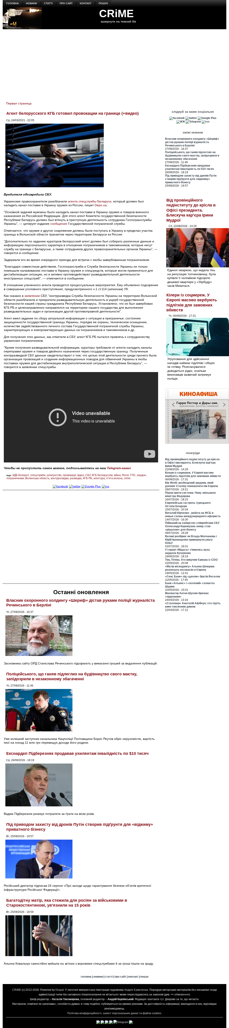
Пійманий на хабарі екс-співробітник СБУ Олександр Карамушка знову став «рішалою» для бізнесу (192, 526)
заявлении (32, 296)
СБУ (88, 475)
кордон (141, 475)
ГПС (133, 475)
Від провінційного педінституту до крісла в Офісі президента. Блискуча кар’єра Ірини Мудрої (191, 210)
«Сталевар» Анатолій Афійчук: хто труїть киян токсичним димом (193, 605)
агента (73, 201)
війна (117, 475)
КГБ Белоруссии (102, 475)
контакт (85, 3)
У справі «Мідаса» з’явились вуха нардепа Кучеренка (187, 551)
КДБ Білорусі (21, 475)
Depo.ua (101, 205)
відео (80, 475)
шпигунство (54, 475)
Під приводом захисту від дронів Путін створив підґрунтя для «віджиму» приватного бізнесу (190, 179)
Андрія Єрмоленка (136, 989)
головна (12, 3)
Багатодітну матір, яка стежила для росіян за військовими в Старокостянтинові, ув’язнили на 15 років (66, 902)
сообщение (58, 223)
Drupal (59, 989)
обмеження (181, 994)
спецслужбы (87, 201)
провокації (69, 475)
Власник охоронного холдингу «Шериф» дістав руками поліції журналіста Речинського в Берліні (192, 142)
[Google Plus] (91, 486)
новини (31, 3)
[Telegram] (193, 121)
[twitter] (75, 486)
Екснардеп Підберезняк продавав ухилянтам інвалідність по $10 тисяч (77, 753)
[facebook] (60, 486)
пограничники (15, 478)
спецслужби (37, 475)
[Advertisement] (114, 62)
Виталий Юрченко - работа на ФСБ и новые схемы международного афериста (193, 514)
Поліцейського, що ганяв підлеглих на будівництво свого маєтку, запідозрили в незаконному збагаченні (71, 676)
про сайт (66, 3)
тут (162, 999)
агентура (99, 478)
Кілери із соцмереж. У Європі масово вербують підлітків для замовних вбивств (193, 474)
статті (48, 3)
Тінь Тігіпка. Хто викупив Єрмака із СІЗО (191, 559)
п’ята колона (114, 478)
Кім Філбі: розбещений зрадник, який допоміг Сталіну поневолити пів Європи (191, 484)
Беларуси (104, 201)
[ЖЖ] (180, 121)
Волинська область (37, 478)
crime (127, 478)
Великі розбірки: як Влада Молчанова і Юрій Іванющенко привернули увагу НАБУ (191, 540)
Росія (125, 475)
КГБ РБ (87, 478)
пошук (103, 3)
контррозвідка (60, 478)
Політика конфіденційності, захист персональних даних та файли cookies (114, 1013)
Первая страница (19, 103)
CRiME (116, 13)
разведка (76, 478)
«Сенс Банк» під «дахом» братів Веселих (192, 576)
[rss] (105, 486)
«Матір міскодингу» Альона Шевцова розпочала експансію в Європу (189, 568)
